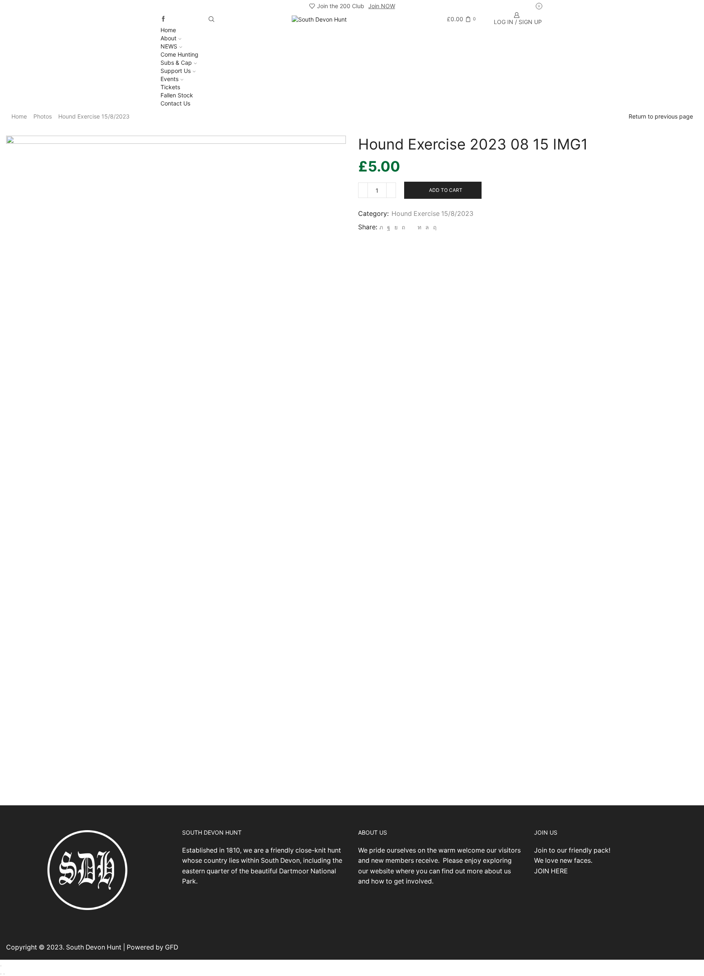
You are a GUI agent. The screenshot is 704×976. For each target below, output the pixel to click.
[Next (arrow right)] (4, 974)
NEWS (169, 46)
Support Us (176, 70)
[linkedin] (419, 227)
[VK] (396, 227)
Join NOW (381, 5)
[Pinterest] (403, 227)
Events (169, 78)
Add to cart (445, 190)
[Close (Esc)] (1, 966)
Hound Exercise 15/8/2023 (94, 116)
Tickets (170, 87)
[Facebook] (163, 19)
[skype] (433, 227)
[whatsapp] (427, 227)
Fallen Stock (177, 95)
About (168, 38)
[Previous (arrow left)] (1, 974)
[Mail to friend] (411, 227)
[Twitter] (381, 227)
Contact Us (175, 103)
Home (168, 29)
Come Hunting (179, 54)
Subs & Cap (176, 62)
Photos (42, 116)
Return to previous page (661, 116)
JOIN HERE (551, 871)
